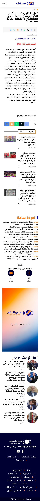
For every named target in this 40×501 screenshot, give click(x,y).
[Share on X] (27, 30)
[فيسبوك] (22, 451)
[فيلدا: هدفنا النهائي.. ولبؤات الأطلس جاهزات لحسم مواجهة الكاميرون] (10, 139)
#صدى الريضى (22, 115)
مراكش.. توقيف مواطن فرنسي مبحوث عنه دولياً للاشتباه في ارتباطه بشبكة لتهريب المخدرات (20, 242)
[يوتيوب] (18, 451)
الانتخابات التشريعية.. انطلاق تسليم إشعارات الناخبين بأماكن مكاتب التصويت (20, 237)
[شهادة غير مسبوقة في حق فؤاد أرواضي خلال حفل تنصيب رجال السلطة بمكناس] (32, 365)
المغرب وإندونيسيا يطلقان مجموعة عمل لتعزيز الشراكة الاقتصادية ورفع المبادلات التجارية (21, 247)
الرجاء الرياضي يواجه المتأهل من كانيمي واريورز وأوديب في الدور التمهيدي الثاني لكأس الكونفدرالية (27, 195)
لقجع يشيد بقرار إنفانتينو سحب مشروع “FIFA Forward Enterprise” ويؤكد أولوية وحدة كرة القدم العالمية (15, 376)
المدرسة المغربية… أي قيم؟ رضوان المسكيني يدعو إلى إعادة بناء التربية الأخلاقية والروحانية (14, 389)
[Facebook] (29, 276)
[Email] (17, 30)
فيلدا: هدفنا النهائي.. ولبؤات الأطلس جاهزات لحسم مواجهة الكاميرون (26, 140)
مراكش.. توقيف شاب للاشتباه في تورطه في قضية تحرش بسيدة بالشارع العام (20, 223)
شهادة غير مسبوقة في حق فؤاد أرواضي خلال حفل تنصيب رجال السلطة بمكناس (14, 364)
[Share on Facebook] (31, 30)
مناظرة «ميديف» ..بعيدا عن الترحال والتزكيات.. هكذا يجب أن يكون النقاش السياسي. (21, 228)
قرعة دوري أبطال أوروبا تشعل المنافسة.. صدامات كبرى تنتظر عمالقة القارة (21, 252)
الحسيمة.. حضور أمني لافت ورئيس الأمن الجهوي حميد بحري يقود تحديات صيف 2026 (21, 257)
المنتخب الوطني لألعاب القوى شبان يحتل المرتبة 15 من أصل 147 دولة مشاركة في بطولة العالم (27, 158)
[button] (14, 30)
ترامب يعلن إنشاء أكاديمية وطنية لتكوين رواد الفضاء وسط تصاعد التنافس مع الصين (21, 233)
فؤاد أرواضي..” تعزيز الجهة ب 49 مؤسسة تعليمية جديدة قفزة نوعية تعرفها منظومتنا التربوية (14, 403)
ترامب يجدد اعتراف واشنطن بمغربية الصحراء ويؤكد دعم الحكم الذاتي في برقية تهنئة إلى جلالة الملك (14, 416)
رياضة (34, 9)
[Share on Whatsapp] (24, 30)
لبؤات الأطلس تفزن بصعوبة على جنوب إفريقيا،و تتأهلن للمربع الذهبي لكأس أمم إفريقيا (27, 177)
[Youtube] (11, 276)
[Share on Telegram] (21, 30)
